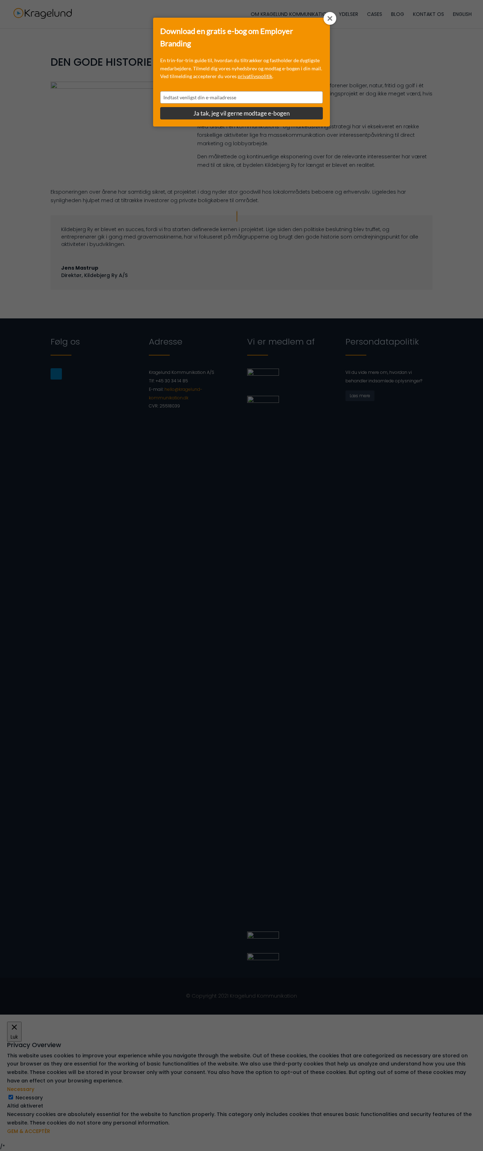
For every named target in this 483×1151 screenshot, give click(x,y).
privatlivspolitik (255, 76)
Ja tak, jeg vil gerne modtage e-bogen (241, 113)
